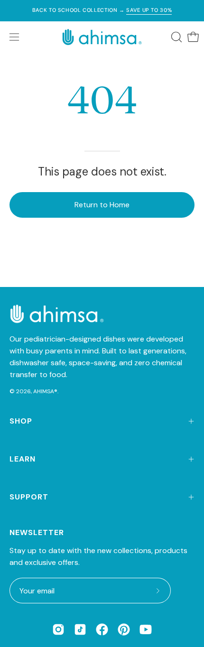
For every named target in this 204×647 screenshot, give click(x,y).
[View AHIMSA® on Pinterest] (124, 629)
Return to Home (102, 205)
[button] (175, 37)
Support (28, 497)
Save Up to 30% (149, 10)
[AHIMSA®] (102, 37)
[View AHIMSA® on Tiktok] (80, 629)
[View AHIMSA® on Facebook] (102, 629)
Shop (20, 421)
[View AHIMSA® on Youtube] (146, 629)
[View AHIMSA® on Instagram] (58, 629)
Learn (22, 459)
